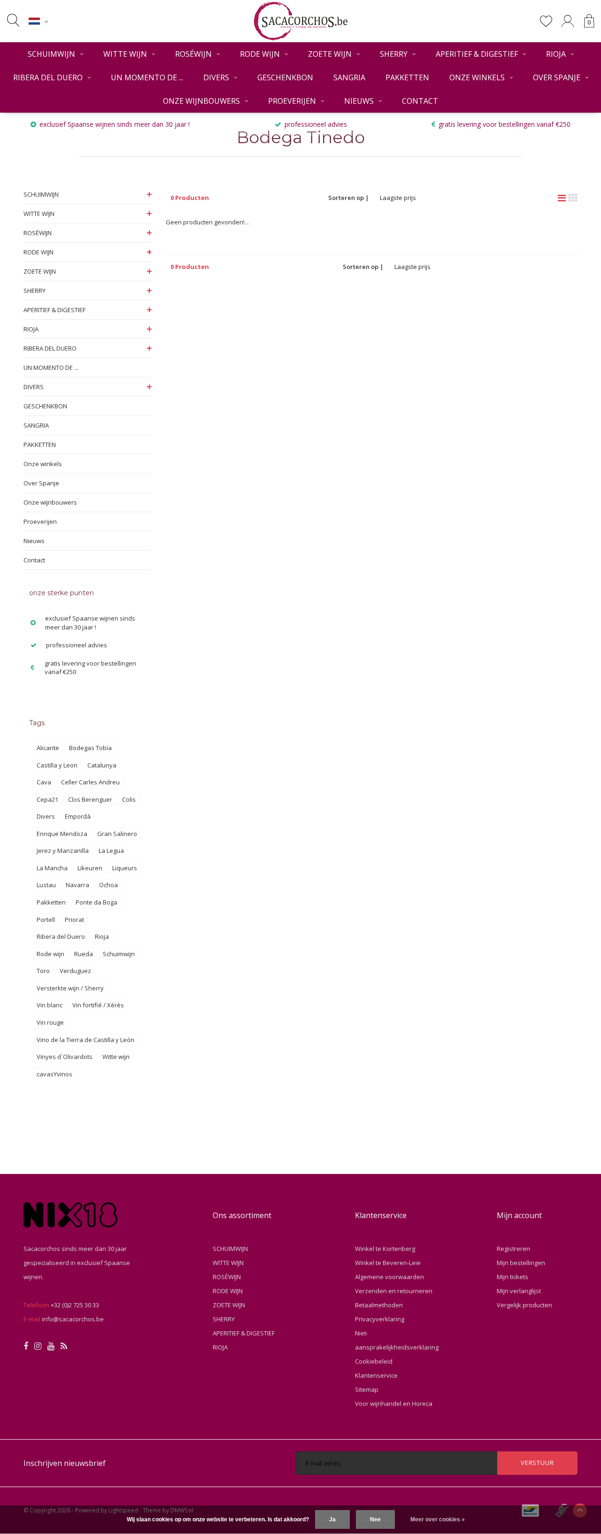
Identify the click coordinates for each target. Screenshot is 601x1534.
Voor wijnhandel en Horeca (393, 1403)
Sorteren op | (348, 197)
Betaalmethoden (379, 1305)
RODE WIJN (260, 54)
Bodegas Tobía (90, 748)
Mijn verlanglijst (519, 1291)
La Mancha (52, 868)
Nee (375, 1519)
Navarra (77, 885)
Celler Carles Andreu (90, 782)
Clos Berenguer (90, 799)
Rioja (102, 936)
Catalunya (101, 765)
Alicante (48, 748)
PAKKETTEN (407, 77)
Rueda (83, 954)
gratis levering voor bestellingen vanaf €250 (504, 124)
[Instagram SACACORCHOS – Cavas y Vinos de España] (37, 1346)
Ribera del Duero (61, 936)
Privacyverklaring (379, 1319)
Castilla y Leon (57, 765)
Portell (46, 919)
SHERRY (394, 54)
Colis (129, 799)
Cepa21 (47, 799)
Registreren (513, 1248)
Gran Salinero (117, 833)
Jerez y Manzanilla (63, 850)
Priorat (74, 919)
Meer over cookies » (437, 1519)
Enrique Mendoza (62, 833)
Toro (43, 970)
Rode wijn (50, 954)
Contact (420, 101)
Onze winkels (477, 77)
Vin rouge (50, 1022)
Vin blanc (49, 1005)
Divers (46, 816)
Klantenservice (376, 1375)
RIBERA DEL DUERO (48, 77)
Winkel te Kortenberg (385, 1248)
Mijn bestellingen (521, 1262)
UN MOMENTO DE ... (147, 77)
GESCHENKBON (285, 77)
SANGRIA (349, 77)
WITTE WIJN (125, 54)
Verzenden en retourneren (393, 1291)
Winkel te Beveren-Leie (388, 1262)
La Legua (111, 850)
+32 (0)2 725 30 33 (75, 1305)
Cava (44, 782)
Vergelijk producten (524, 1305)
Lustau (46, 885)
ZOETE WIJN (330, 54)
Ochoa (108, 885)
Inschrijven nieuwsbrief (64, 1463)
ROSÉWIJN (193, 54)
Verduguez (75, 970)
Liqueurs (124, 868)
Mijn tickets (512, 1277)
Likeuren (89, 868)
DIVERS (216, 77)
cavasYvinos (54, 1074)
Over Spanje (556, 77)
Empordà (78, 816)
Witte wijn (116, 1056)
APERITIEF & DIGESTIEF (477, 54)
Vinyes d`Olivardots (64, 1056)
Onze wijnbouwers (201, 101)
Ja (332, 1519)
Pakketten (51, 902)
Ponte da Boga (96, 902)
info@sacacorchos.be (73, 1319)
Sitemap (366, 1389)
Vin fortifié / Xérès (98, 1005)
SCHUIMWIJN (51, 54)
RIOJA (556, 54)
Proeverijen (292, 101)
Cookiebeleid (374, 1361)
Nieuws (359, 101)
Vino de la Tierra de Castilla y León (85, 1039)
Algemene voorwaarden (389, 1277)
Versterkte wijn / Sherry (70, 988)
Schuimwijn (119, 954)
